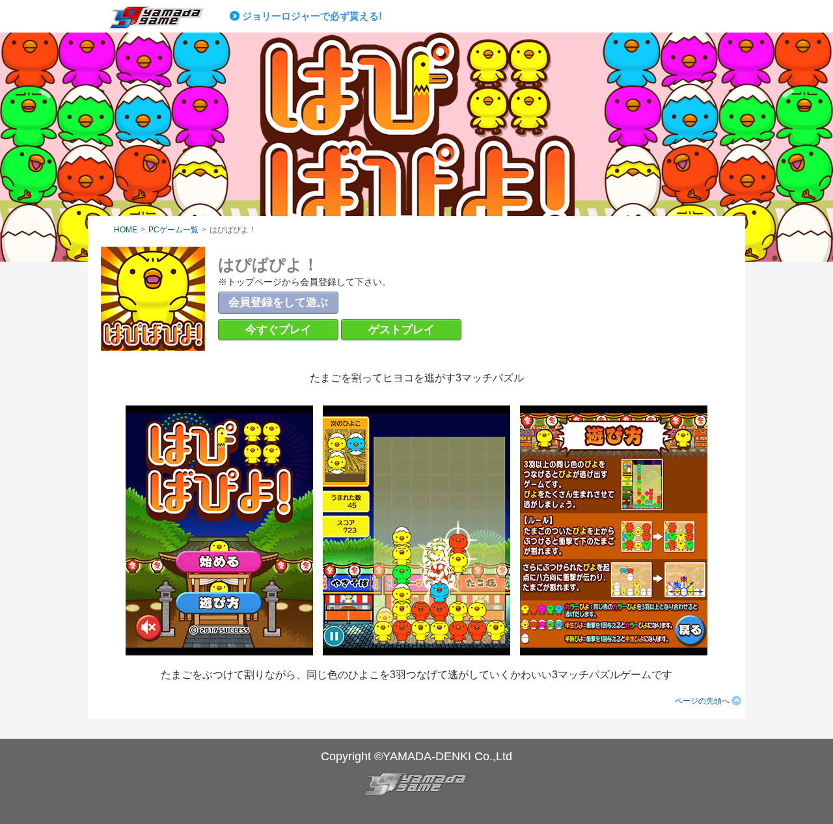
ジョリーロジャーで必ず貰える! (312, 15)
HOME (125, 229)
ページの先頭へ (702, 701)
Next (553, 16)
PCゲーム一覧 (173, 229)
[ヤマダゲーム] (164, 22)
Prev (236, 16)
